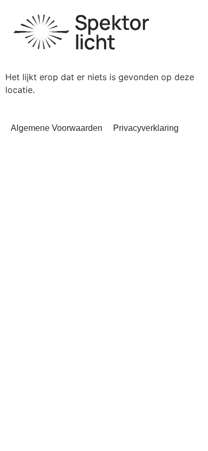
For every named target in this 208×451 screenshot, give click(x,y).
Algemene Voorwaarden (57, 128)
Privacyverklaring (146, 128)
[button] (186, 24)
